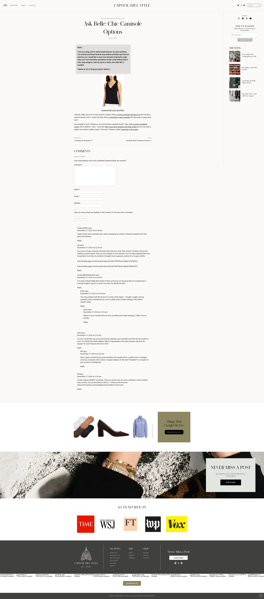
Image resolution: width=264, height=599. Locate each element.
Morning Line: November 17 (84, 140)
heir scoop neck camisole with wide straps (121, 127)
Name (77, 189)
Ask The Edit (105, 18)
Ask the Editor (115, 18)
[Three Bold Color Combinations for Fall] (234, 56)
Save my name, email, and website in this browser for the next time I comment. (103, 212)
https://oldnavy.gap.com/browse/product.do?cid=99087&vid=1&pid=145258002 (107, 261)
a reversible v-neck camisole (119, 117)
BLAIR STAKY (151, 595)
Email (77, 196)
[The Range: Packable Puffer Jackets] (234, 82)
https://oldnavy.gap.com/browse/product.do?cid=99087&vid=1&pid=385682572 (107, 266)
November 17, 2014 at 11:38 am (89, 230)
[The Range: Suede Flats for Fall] (234, 69)
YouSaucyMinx (82, 228)
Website (77, 203)
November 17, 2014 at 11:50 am (89, 248)
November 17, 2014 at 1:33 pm (89, 335)
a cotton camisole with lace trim (128, 115)
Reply (79, 241)
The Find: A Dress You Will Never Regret (249, 95)
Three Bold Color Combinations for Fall (249, 55)
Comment (78, 165)
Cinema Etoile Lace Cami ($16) (112, 110)
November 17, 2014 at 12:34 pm (92, 293)
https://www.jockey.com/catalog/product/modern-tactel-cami (100, 385)
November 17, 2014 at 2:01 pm (92, 354)
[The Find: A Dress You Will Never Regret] (234, 95)
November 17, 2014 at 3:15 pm (95, 312)
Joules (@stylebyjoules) (86, 275)
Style (123, 18)
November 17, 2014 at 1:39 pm (89, 376)
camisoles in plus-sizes (129, 129)
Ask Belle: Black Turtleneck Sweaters (138, 140)
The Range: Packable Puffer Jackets (249, 82)
